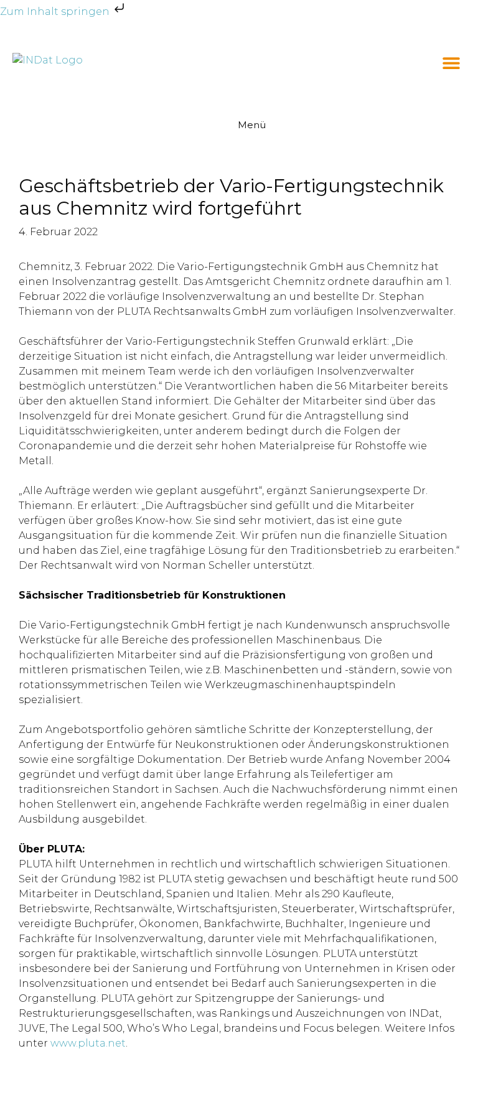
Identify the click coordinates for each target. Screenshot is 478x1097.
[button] (452, 63)
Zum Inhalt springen (56, 11)
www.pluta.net (88, 1043)
